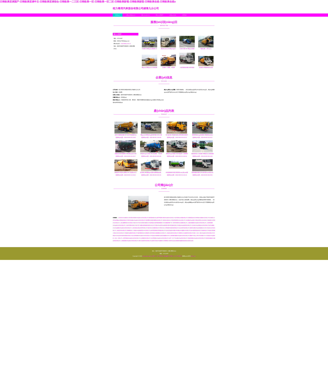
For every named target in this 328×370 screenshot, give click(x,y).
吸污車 (154, 256)
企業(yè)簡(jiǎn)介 (130, 15)
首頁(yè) (117, 15)
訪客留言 (184, 15)
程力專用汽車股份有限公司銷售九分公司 (136, 8)
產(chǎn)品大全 (145, 15)
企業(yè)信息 (172, 15)
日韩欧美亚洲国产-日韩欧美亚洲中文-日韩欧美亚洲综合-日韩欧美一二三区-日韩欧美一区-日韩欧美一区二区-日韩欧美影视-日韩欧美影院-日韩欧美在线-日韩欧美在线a (88, 1)
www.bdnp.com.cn (126, 43)
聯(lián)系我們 (159, 15)
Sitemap (193, 256)
